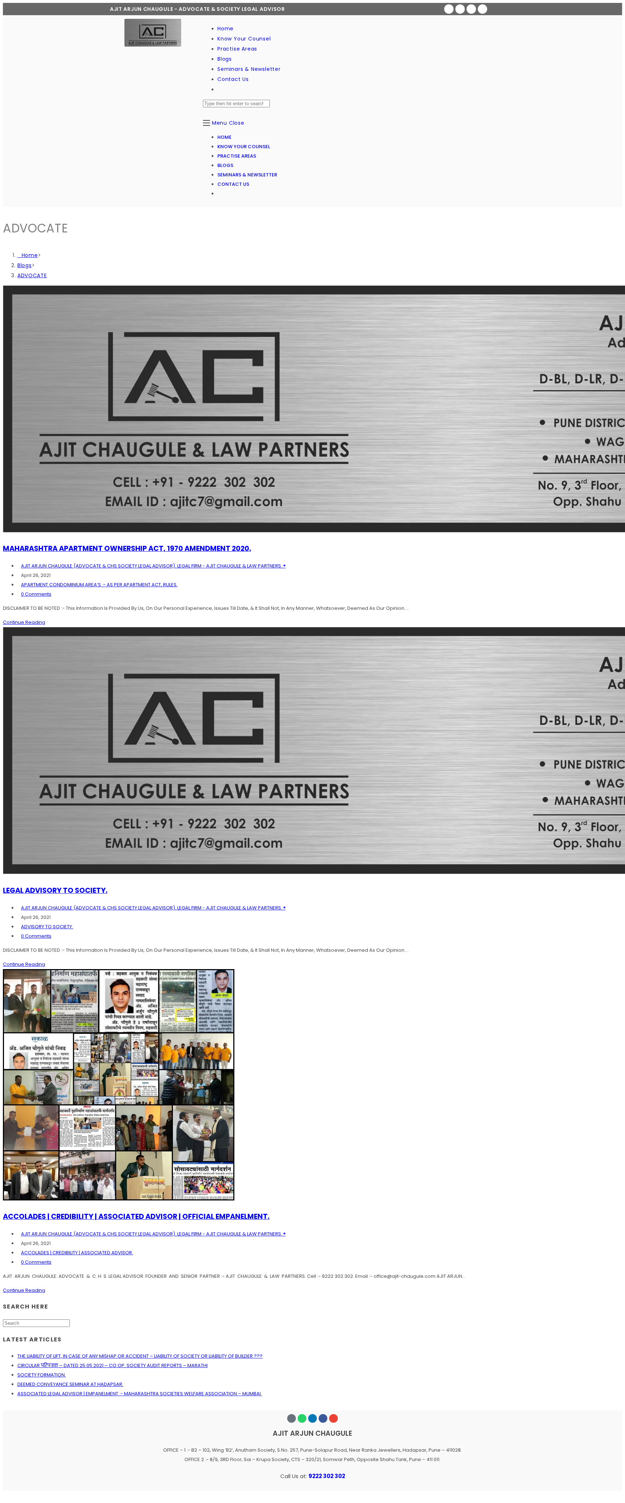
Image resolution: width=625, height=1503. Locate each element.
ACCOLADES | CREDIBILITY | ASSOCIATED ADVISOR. (77, 1252)
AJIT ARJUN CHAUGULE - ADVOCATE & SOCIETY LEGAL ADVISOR (197, 9)
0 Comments (36, 594)
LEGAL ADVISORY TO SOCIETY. (55, 890)
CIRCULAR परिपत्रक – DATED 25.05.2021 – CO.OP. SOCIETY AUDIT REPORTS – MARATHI (112, 1365)
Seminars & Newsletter (247, 174)
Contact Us (233, 184)
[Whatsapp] (460, 9)
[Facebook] (471, 9)
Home (224, 137)
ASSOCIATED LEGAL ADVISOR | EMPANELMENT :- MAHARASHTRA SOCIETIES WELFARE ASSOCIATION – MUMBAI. (139, 1393)
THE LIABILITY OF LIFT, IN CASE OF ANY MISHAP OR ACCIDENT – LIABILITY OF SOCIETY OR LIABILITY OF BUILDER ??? (140, 1356)
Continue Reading (24, 622)
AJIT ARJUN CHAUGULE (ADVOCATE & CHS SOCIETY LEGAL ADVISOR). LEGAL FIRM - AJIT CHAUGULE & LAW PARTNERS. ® (153, 565)
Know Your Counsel (243, 146)
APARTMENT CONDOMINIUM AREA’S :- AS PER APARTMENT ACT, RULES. (99, 584)
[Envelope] (333, 1418)
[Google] (449, 9)
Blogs (225, 165)
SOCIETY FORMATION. (41, 1374)
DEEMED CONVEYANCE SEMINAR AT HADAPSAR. (70, 1384)
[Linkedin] (482, 9)
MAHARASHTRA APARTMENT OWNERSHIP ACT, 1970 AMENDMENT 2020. (127, 548)
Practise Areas (236, 156)
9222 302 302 (327, 1476)
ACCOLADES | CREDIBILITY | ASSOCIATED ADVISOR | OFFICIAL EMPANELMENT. (136, 1216)
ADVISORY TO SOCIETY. (47, 926)
